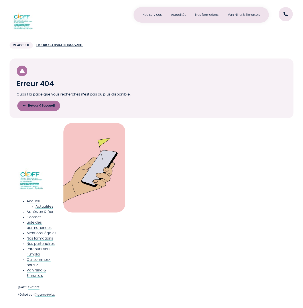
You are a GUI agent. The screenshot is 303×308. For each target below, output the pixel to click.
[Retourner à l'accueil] (31, 178)
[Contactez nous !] (286, 14)
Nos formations (206, 14)
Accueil (23, 45)
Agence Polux (45, 294)
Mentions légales (41, 233)
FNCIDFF (33, 287)
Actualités (178, 14)
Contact (34, 217)
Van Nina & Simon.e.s (244, 14)
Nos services (152, 14)
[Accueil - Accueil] (23, 20)
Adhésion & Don (40, 212)
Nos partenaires (41, 244)
